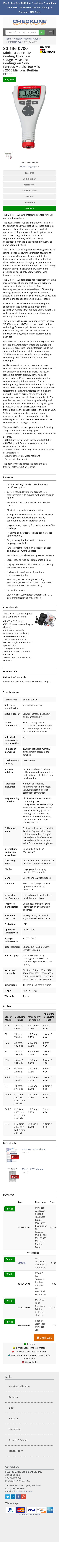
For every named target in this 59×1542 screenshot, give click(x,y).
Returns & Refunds (18, 1440)
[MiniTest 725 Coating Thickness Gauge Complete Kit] (45, 619)
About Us (13, 1418)
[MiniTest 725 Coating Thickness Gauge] (29, 117)
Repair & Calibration (19, 1386)
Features (29, 172)
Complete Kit (29, 178)
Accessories (30, 184)
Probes (29, 196)
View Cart (45, 1337)
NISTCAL (22, 1263)
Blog (11, 1407)
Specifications (29, 190)
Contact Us (14, 1429)
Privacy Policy (16, 1450)
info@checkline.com (22, 1491)
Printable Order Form (29, 1514)
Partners (13, 1397)
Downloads (29, 202)
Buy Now (29, 208)
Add (10, 1208)
